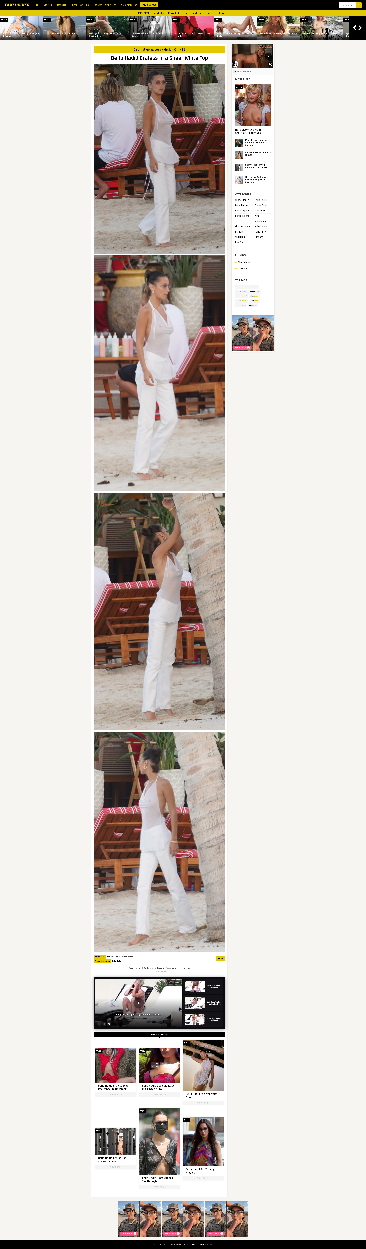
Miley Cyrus (261, 226)
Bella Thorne (241, 205)
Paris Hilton (261, 231)
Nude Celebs (148, 4)
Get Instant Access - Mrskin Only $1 (159, 49)
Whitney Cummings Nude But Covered (320, 34)
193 (99, 1051)
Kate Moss (260, 210)
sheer (130, 957)
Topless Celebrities (104, 5)
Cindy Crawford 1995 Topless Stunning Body (235, 35)
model (254, 292)
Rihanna (259, 237)
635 (219, 20)
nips (254, 296)
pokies (242, 301)
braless (110, 957)
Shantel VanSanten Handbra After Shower (148, 35)
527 (348, 20)
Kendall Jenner (242, 216)
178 (143, 1111)
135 (186, 1120)
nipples (117, 957)
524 (305, 20)
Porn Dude (174, 13)
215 (99, 1131)
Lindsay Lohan (242, 226)
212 (186, 1043)
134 (143, 1051)
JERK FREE (143, 13)
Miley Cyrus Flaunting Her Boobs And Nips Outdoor (105, 35)
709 (262, 20)
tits (252, 305)
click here (159, 971)
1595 (91, 20)
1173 (5, 20)
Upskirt (61, 5)
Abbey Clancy (242, 200)
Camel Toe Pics (80, 5)
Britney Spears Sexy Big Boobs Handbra (278, 34)
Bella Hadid (116, 961)
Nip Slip (48, 5)
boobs (252, 287)
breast (241, 292)
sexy (254, 301)
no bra (124, 957)
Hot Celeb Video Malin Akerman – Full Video (248, 131)
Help (193, 1244)
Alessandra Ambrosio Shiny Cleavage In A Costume (21, 35)
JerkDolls (158, 13)
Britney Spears (242, 210)
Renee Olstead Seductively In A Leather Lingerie (192, 35)
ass (240, 287)
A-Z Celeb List (129, 5)
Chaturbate (244, 262)
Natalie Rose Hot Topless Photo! (60, 34)
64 (222, 958)
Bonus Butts (261, 205)
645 (176, 20)
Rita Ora (239, 242)
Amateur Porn (216, 13)
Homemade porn (194, 13)
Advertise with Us (206, 1244)
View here (115, 1094)
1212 (48, 20)
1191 (134, 20)
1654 (240, 87)
